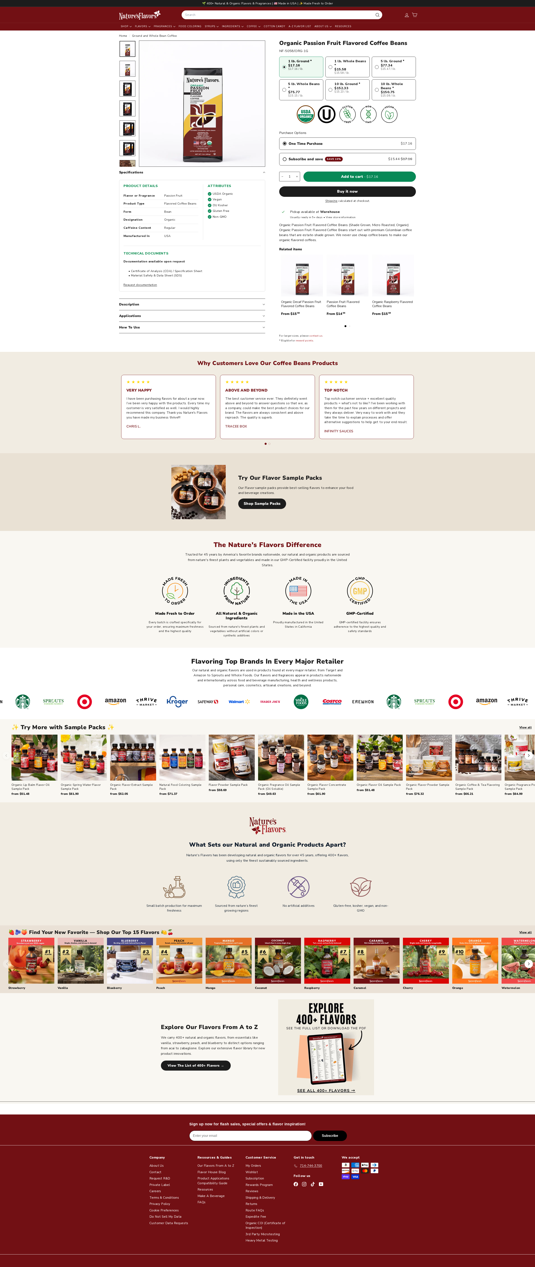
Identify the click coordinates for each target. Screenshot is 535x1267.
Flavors (141, 26)
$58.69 (218, 790)
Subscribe (330, 1135)
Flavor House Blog (211, 1172)
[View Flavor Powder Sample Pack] (232, 758)
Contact (155, 1172)
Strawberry (16, 988)
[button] (414, 15)
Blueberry (114, 988)
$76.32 (415, 794)
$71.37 (168, 794)
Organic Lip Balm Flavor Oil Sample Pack (30, 787)
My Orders (253, 1166)
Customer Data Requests (168, 1223)
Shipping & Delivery (260, 1198)
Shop (125, 26)
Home (123, 36)
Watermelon (511, 988)
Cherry (408, 988)
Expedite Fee (256, 1217)
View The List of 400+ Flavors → (196, 1065)
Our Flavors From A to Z (215, 1166)
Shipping (331, 201)
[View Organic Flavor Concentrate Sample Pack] (330, 758)
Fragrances (163, 26)
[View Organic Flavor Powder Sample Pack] (429, 758)
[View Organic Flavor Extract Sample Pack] (133, 758)
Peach (160, 988)
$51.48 (20, 794)
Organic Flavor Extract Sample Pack (131, 787)
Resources (343, 26)
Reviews (252, 1191)
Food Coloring (190, 26)
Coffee (252, 26)
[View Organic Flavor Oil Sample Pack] (380, 758)
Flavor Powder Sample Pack (228, 785)
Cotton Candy (274, 26)
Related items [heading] (290, 249)
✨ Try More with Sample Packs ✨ (63, 727)
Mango (210, 988)
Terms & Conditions (164, 1198)
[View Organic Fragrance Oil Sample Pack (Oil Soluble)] (281, 758)
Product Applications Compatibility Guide (213, 1180)
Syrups (210, 26)
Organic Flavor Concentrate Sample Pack (326, 787)
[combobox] (282, 14)
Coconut (261, 988)
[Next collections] (529, 964)
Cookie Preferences (164, 1210)
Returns (251, 1204)
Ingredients (231, 26)
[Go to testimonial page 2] (269, 444)
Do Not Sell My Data (165, 1217)
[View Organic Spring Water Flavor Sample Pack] (84, 758)
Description (129, 304)
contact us (315, 335)
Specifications (131, 172)
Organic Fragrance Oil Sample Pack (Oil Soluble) (279, 787)
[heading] (140, 15)
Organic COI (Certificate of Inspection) (265, 1225)
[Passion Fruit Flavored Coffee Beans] (347, 275)
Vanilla (63, 988)
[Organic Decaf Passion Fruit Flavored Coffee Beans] (302, 275)
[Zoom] (202, 104)
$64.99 (513, 794)
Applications (130, 316)
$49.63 (267, 794)
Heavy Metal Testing (262, 1240)
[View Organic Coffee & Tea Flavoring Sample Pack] (478, 758)
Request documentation (140, 285)
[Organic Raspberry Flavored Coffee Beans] (393, 275)
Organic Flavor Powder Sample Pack (428, 787)
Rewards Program (259, 1185)
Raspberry (312, 988)
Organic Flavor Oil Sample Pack (379, 785)
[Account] (407, 15)
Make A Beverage (211, 1196)
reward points (304, 340)
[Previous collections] (7, 964)
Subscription (255, 1178)
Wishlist (252, 1172)
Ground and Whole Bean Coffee (154, 36)
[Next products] (529, 755)
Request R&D (159, 1178)
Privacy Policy (159, 1204)
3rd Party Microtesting (263, 1234)
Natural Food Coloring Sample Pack (180, 787)
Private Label (159, 1185)
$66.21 (464, 794)
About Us (322, 26)
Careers (155, 1191)
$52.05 (119, 794)
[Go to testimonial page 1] (266, 444)
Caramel (360, 988)
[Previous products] (6, 755)
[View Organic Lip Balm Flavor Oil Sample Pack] (34, 758)
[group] (273, 765)
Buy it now (347, 191)
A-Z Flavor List (300, 26)
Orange (457, 988)
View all (525, 727)
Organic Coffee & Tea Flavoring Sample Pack (477, 787)
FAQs (201, 1202)
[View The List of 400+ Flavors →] (326, 1047)
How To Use (129, 327)
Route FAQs (255, 1210)
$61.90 (70, 794)
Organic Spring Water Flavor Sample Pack (81, 787)
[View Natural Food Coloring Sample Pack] (182, 758)
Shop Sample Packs (262, 503)
